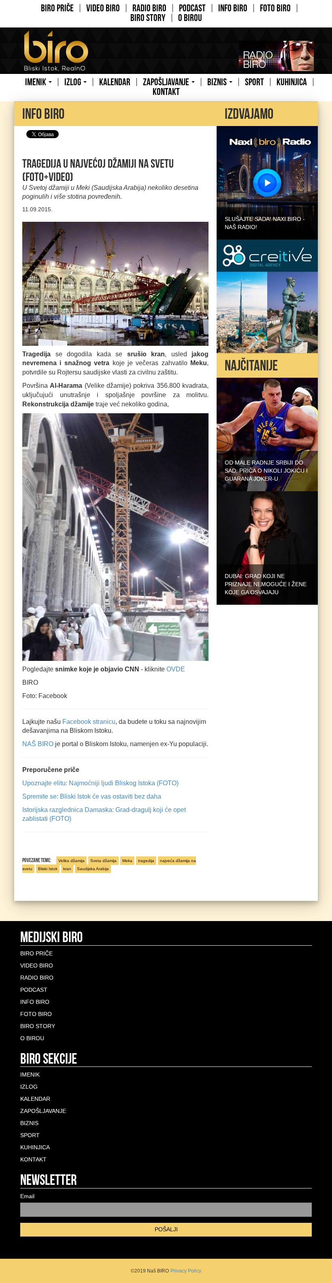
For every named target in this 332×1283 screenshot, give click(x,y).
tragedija (146, 860)
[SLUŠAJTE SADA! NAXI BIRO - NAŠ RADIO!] (267, 182)
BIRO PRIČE (57, 8)
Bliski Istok (47, 869)
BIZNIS (217, 82)
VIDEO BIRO (103, 8)
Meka (127, 860)
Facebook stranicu (88, 721)
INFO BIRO (232, 8)
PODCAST (192, 8)
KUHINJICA (292, 82)
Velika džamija (71, 860)
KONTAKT (166, 92)
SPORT (254, 82)
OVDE (175, 669)
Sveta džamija (103, 860)
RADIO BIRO (149, 8)
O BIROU (190, 18)
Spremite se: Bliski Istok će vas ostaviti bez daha (91, 796)
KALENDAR (114, 82)
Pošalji (166, 1229)
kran (67, 869)
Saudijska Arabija (93, 869)
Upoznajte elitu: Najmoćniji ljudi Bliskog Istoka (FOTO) (100, 783)
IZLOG (73, 82)
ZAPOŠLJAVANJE (167, 82)
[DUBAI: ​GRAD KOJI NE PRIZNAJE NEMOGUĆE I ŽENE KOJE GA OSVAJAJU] (267, 547)
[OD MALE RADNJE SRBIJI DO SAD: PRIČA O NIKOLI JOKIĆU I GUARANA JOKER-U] (267, 434)
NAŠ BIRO (38, 743)
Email (27, 1196)
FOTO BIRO (275, 8)
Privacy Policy (185, 1271)
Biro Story (148, 18)
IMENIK (36, 82)
